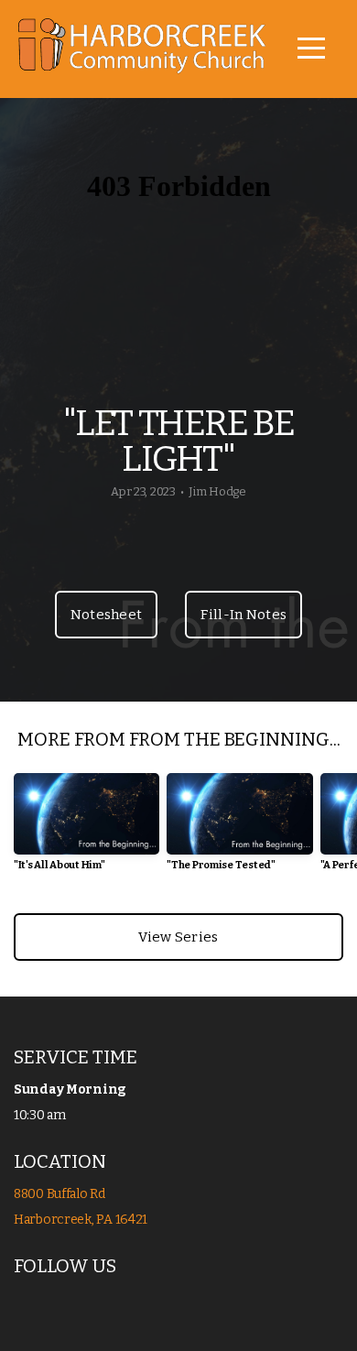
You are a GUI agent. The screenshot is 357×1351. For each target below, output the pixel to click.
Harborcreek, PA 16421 (80, 1219)
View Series (178, 937)
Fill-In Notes (243, 614)
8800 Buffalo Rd (61, 1194)
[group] (86, 829)
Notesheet (106, 614)
